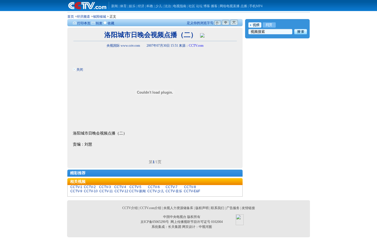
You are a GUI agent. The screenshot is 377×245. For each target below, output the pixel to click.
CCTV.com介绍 (150, 208)
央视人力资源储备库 (178, 208)
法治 (167, 6)
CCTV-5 (135, 187)
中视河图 (205, 227)
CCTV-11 (106, 191)
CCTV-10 (91, 191)
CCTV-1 (76, 187)
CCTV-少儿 (155, 191)
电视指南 (179, 6)
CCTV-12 (121, 191)
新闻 (114, 6)
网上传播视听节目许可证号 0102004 (197, 222)
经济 (141, 6)
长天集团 (174, 227)
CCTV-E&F (192, 191)
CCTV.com (196, 46)
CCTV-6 (154, 187)
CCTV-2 (90, 187)
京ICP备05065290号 (154, 222)
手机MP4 (255, 6)
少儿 (158, 6)
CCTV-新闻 (137, 191)
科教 (150, 6)
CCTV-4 (120, 187)
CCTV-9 (76, 191)
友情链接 (248, 208)
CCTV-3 (105, 187)
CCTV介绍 (130, 208)
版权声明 (202, 208)
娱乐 (132, 6)
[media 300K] (202, 34)
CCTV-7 (171, 187)
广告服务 (233, 208)
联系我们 (217, 208)
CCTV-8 (190, 187)
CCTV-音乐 (174, 191)
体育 (123, 6)
